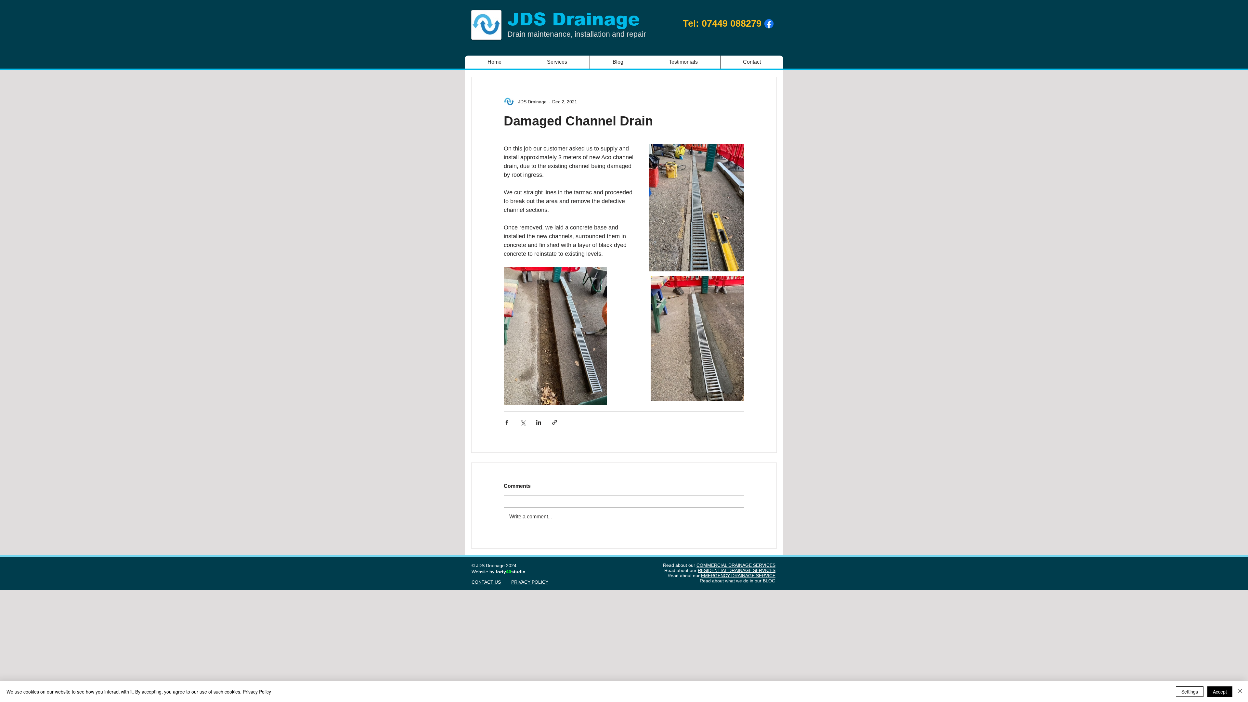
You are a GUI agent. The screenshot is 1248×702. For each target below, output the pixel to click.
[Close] (1240, 691)
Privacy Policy (257, 691)
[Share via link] (555, 422)
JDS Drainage (573, 19)
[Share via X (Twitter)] (523, 422)
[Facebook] (769, 24)
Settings (1189, 691)
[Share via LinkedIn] (539, 422)
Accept (1220, 691)
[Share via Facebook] (507, 422)
